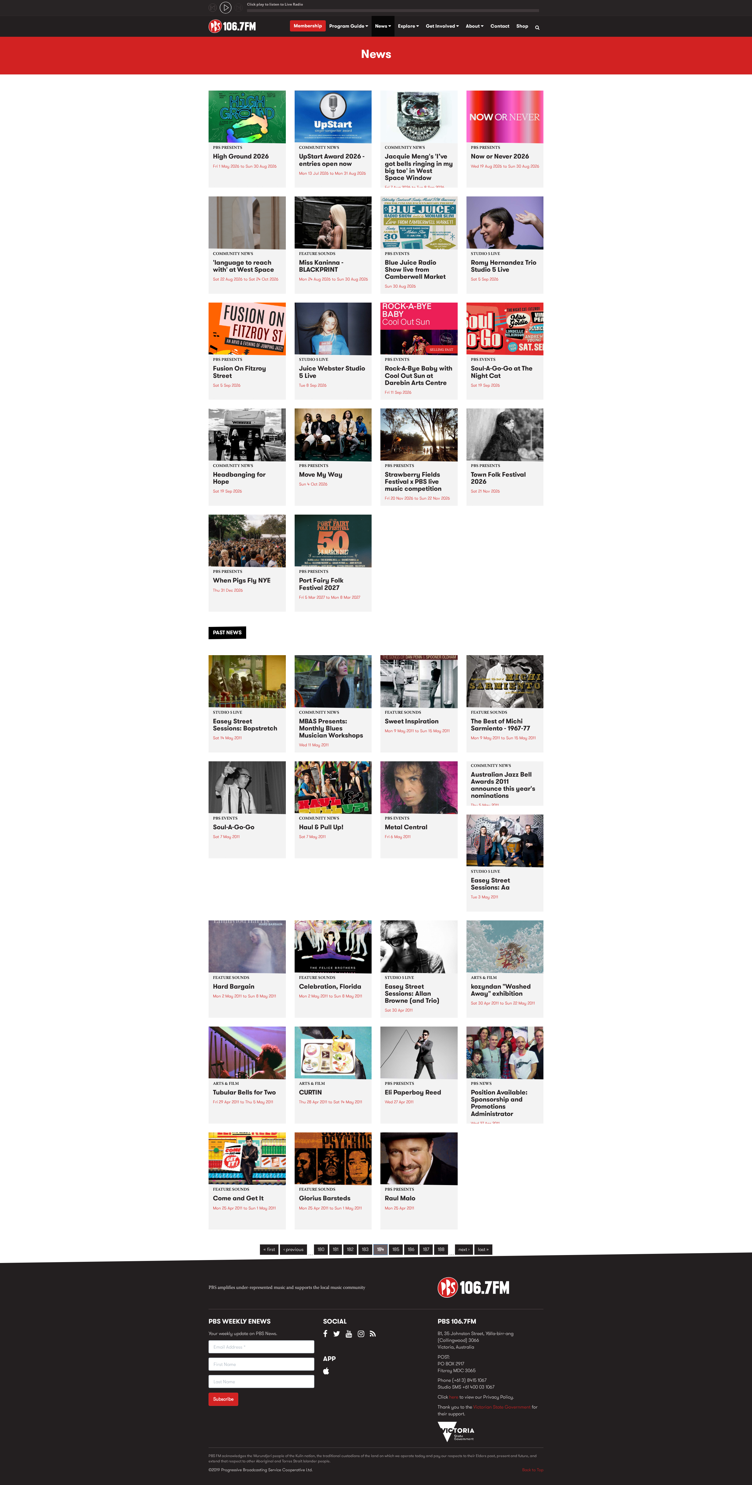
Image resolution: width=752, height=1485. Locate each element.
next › (464, 1249)
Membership (308, 25)
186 (411, 1249)
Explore (407, 26)
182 (350, 1249)
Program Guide (347, 26)
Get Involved (441, 26)
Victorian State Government (502, 1407)
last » (483, 1249)
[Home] (234, 26)
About (473, 26)
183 (365, 1249)
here (453, 1397)
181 (335, 1249)
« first (269, 1249)
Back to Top (532, 1470)
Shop (522, 26)
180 (321, 1249)
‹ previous (293, 1249)
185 (395, 1249)
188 (441, 1249)
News (381, 26)
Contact (500, 26)
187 (426, 1249)
